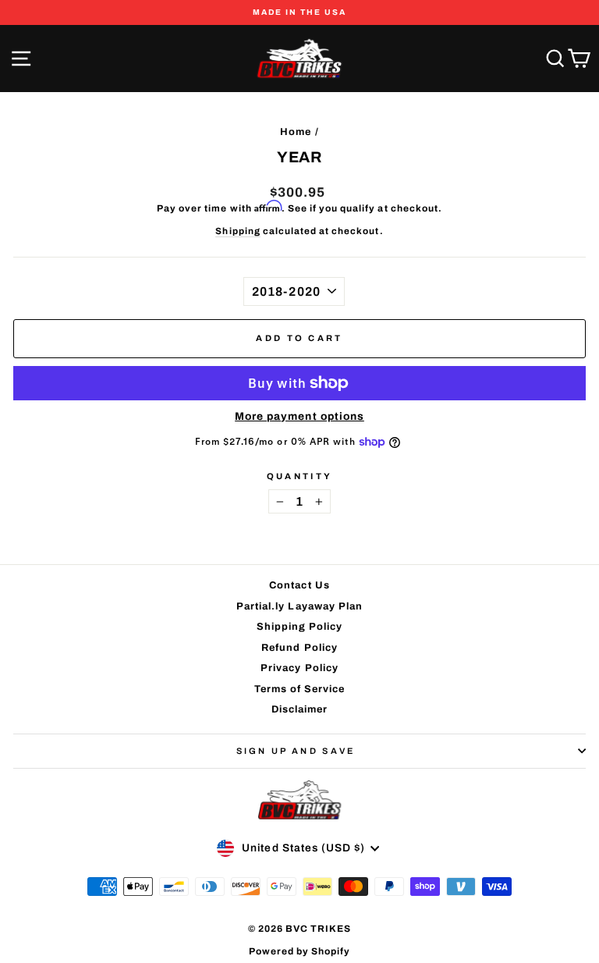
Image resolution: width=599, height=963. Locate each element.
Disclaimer (299, 709)
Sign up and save (296, 750)
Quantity (300, 476)
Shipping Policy (300, 626)
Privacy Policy (299, 668)
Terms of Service (300, 689)
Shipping (237, 231)
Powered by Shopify (300, 951)
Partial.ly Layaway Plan (299, 606)
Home (295, 131)
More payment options (299, 416)
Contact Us (299, 585)
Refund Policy (299, 647)
